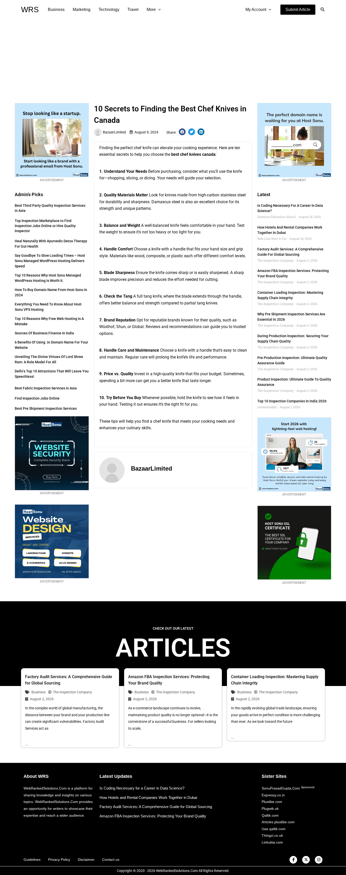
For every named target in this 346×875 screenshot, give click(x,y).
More (151, 9)
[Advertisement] (173, 57)
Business (56, 9)
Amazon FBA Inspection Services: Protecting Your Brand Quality (153, 816)
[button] (297, 10)
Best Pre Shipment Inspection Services (46, 408)
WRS (30, 9)
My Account (255, 9)
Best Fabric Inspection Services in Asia (46, 388)
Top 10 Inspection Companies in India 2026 (291, 401)
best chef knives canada (193, 154)
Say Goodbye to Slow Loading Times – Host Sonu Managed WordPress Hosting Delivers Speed (50, 260)
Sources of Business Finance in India (44, 333)
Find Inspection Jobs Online (37, 398)
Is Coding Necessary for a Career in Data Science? (142, 788)
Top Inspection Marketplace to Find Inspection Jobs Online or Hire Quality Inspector (45, 226)
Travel (133, 9)
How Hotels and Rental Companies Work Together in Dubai (148, 797)
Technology (109, 9)
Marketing (81, 9)
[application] (158, 9)
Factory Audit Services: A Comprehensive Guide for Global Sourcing (156, 806)
